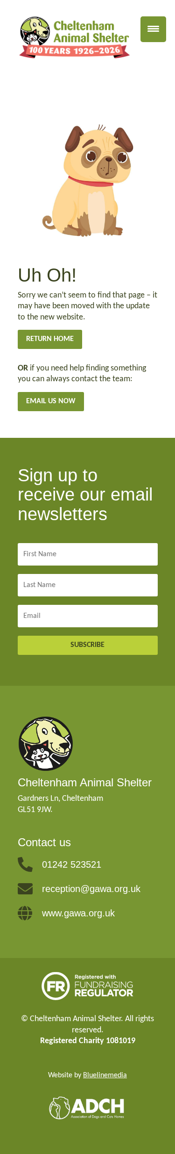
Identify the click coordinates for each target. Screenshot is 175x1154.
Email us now (51, 401)
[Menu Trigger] (153, 29)
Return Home (50, 339)
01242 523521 (71, 864)
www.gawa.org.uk (78, 913)
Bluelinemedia (105, 1075)
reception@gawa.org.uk (91, 889)
